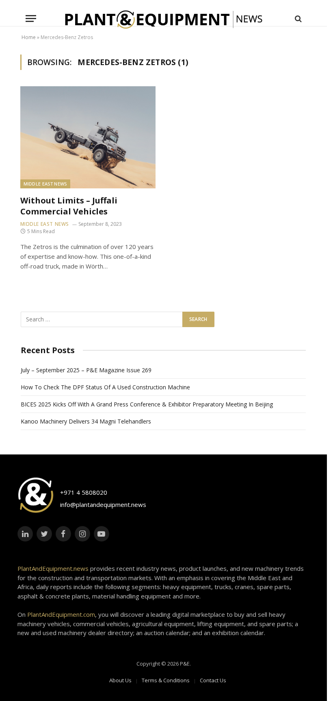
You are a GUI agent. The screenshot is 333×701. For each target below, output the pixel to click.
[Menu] (31, 18)
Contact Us (213, 680)
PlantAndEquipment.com (61, 614)
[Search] (297, 18)
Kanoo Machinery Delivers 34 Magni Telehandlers (86, 421)
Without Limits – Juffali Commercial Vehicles (68, 206)
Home (29, 37)
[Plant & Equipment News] (163, 18)
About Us (120, 680)
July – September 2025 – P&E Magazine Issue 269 (86, 370)
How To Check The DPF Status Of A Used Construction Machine (105, 387)
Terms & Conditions (166, 680)
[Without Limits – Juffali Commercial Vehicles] (88, 137)
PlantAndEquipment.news (53, 568)
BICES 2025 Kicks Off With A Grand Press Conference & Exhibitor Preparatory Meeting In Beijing (147, 404)
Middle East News (45, 184)
